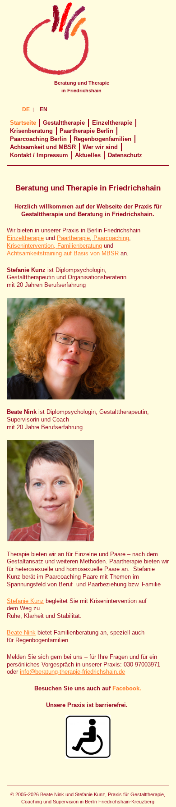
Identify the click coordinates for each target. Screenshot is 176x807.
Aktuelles (88, 155)
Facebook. (126, 688)
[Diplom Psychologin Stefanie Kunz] (80, 344)
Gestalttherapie (64, 122)
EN (43, 109)
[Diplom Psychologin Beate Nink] (80, 486)
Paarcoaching (110, 238)
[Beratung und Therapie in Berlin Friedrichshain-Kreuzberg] (55, 75)
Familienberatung (79, 245)
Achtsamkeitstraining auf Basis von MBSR (63, 253)
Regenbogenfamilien (102, 139)
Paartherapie (73, 238)
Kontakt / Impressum (39, 155)
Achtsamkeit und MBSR (43, 147)
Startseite (23, 122)
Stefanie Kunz (25, 601)
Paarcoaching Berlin (38, 139)
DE (26, 109)
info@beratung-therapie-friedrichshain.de (72, 671)
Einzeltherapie (112, 122)
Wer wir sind (100, 147)
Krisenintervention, (32, 245)
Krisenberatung (31, 130)
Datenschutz (125, 155)
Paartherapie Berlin (86, 130)
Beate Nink (21, 632)
